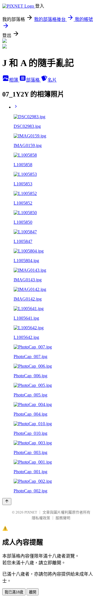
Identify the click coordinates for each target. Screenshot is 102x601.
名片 (52, 80)
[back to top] (6, 501)
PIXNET (30, 512)
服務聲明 (63, 518)
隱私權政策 (41, 518)
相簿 (14, 80)
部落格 (33, 80)
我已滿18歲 (14, 592)
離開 (32, 592)
